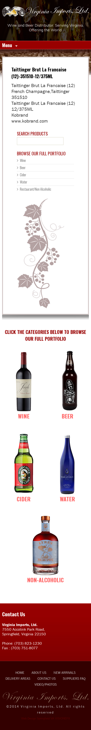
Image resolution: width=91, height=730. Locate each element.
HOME (19, 672)
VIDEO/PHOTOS (45, 684)
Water (23, 182)
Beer (23, 167)
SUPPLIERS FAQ (74, 678)
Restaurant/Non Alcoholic (35, 189)
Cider (23, 174)
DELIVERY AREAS (18, 678)
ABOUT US (39, 672)
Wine (23, 160)
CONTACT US (46, 678)
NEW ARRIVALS (65, 672)
